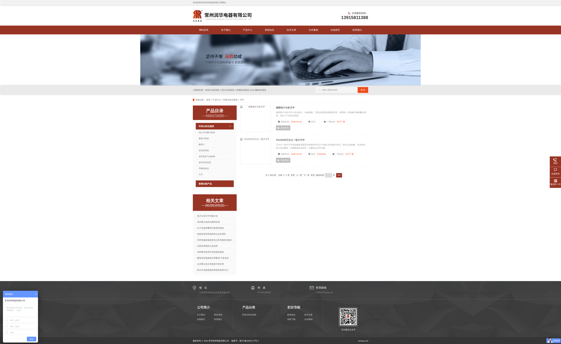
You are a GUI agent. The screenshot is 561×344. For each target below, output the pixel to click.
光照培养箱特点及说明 (207, 246)
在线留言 (335, 30)
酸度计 (202, 144)
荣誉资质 (218, 315)
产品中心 (247, 30)
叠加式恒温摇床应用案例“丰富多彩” (213, 258)
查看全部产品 (205, 183)
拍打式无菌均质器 (207, 132)
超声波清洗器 (205, 162)
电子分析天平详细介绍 (207, 216)
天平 (242, 100)
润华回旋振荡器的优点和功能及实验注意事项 (216, 240)
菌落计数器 (204, 138)
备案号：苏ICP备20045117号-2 (245, 341)
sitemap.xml (363, 341)
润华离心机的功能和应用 (208, 222)
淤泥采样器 (204, 150)
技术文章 (291, 30)
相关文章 (215, 202)
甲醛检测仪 (204, 168)
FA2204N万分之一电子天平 (290, 140)
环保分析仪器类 (230, 100)
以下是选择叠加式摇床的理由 (210, 228)
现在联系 (285, 128)
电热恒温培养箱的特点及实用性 (211, 234)
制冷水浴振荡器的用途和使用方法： (213, 270)
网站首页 (203, 30)
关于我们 (225, 30)
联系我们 (357, 30)
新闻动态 (269, 30)
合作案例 (313, 30)
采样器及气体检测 (207, 156)
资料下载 (291, 319)
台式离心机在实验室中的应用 (210, 264)
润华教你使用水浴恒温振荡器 (210, 252)
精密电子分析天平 (285, 107)
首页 (208, 100)
